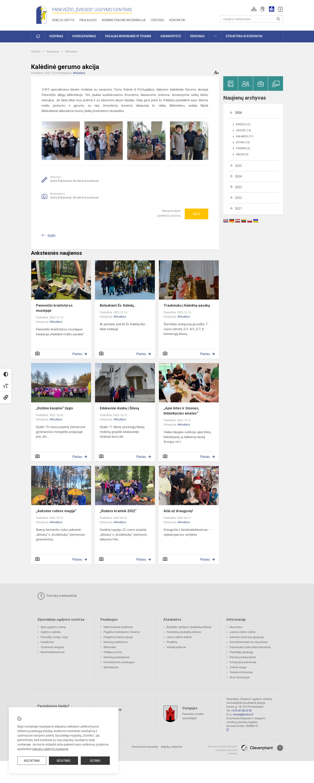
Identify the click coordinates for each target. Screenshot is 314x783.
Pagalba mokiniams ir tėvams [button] (128, 36)
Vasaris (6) (243, 148)
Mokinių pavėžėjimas (116, 657)
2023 (238, 187)
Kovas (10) (243, 142)
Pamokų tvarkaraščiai (61, 596)
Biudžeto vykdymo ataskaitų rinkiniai (189, 627)
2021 (238, 208)
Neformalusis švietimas (118, 627)
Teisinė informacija (241, 672)
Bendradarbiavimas (53, 652)
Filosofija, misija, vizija (54, 637)
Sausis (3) (242, 154)
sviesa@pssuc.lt (243, 714)
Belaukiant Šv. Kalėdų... (118, 305)
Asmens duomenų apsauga (247, 637)
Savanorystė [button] (170, 36)
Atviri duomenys (239, 677)
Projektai (172, 642)
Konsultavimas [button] (84, 36)
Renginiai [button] (197, 36)
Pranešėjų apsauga (241, 652)
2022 (238, 198)
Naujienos (53, 51)
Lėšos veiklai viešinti (179, 637)
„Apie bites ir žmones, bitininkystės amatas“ (181, 410)
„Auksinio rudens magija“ (56, 511)
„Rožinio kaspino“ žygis (54, 408)
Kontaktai (177, 20)
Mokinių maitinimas (116, 642)
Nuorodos (236, 627)
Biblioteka (110, 647)
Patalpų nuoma (113, 652)
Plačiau (77, 354)
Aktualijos (71, 51)
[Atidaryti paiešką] (278, 18)
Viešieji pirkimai (176, 647)
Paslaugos (88, 20)
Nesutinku (63, 760)
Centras (157, 20)
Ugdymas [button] (56, 36)
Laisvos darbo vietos (242, 632)
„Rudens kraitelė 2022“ (118, 511)
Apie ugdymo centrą (53, 627)
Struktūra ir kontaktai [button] (244, 36)
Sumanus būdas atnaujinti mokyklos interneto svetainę (222, 750)
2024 (238, 176)
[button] (254, 9)
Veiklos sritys (63, 20)
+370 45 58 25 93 (241, 710)
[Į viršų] (280, 748)
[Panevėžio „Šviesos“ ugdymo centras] (41, 14)
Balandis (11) (244, 136)
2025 (238, 165)
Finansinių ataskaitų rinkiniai (184, 632)
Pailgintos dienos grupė (118, 637)
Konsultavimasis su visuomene (249, 642)
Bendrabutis (111, 667)
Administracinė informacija (124, 20)
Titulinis (36, 51)
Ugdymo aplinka (51, 632)
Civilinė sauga (238, 667)
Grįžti (51, 236)
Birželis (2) (243, 124)
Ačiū (196, 214)
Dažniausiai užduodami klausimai (250, 647)
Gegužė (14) (243, 130)
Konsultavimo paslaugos (119, 662)
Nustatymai (32, 760)
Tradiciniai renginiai (52, 647)
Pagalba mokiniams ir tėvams (122, 632)
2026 (238, 112)
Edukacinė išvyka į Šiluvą (119, 408)
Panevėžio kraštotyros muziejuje (54, 308)
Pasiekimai (47, 642)
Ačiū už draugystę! (178, 511)
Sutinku (95, 760)
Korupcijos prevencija (243, 662)
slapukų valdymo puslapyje (50, 749)
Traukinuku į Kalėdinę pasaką (187, 305)
